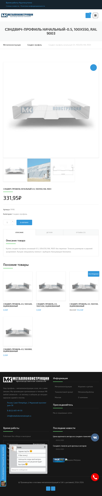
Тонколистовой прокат (64, 392)
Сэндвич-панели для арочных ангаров (69, 446)
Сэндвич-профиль (34, 45)
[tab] (19, 232)
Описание (19, 232)
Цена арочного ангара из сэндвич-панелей (72, 436)
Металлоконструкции (12, 45)
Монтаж (58, 397)
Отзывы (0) (81, 232)
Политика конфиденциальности (33, 6)
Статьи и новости (12, 6)
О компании (83, 397)
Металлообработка (86, 392)
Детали (49, 232)
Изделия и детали (85, 386)
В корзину (24, 222)
